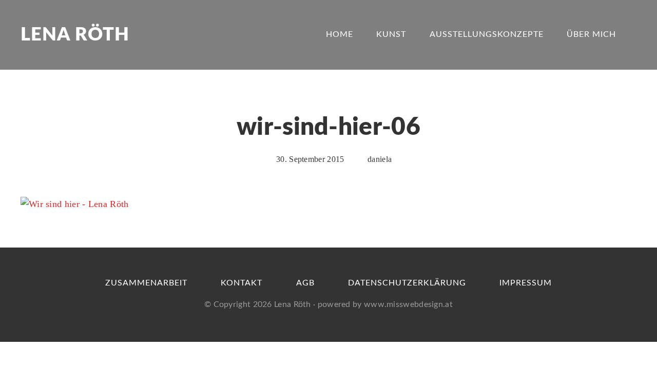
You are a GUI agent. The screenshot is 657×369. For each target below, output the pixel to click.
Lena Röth (75, 35)
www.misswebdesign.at (408, 304)
